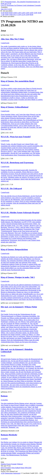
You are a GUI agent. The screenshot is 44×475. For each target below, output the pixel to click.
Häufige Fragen (6, 464)
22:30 (10, 9)
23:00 (27, 14)
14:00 (31, 13)
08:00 (7, 13)
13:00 (27, 13)
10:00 (15, 13)
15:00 (35, 13)
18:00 (7, 14)
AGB (2, 473)
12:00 (23, 13)
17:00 (3, 14)
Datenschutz (9, 473)
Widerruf (20, 464)
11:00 (19, 13)
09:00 (11, 13)
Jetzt (2, 9)
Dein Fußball (15, 468)
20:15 (6, 9)
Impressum (16, 473)
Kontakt (14, 464)
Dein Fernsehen (6, 468)
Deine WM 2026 (25, 468)
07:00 (3, 13)
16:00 (39, 13)
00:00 (31, 14)
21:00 (19, 14)
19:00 (11, 14)
